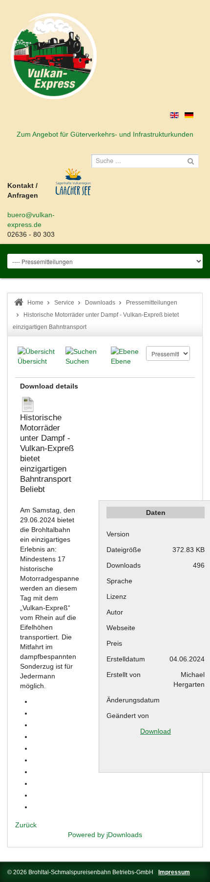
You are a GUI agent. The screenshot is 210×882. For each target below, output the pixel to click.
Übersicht (32, 361)
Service (64, 302)
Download (155, 731)
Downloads (100, 302)
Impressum (174, 872)
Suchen (77, 361)
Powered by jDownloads (105, 835)
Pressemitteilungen (151, 302)
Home (35, 302)
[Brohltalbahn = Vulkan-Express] (53, 56)
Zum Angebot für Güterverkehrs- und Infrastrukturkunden (105, 134)
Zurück (26, 825)
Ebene (121, 361)
